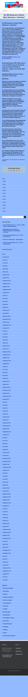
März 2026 (5, 272)
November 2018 (7, 532)
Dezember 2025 (7, 280)
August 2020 (6, 470)
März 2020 (5, 485)
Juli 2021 (5, 437)
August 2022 (6, 399)
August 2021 (6, 434)
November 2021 (7, 425)
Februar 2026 (6, 274)
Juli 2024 (5, 331)
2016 (4, 211)
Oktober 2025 (6, 286)
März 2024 (5, 343)
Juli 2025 (5, 295)
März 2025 (5, 307)
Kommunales (16, 159)
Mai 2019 (5, 514)
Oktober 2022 (6, 393)
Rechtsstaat (5, 626)
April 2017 (5, 562)
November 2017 (7, 550)
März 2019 (5, 520)
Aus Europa (5, 606)
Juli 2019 (5, 508)
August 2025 (6, 292)
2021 (4, 196)
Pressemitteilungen (7, 623)
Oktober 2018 (6, 535)
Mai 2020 (5, 479)
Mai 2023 (5, 372)
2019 (4, 202)
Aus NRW (5, 609)
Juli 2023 (5, 366)
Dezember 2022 (7, 387)
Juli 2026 (5, 260)
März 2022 (5, 414)
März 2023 (5, 378)
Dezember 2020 (7, 458)
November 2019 (7, 497)
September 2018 (7, 538)
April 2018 (5, 544)
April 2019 (5, 517)
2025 (4, 184)
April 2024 (5, 340)
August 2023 (6, 363)
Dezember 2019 (7, 494)
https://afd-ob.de (7, 656)
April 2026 (5, 269)
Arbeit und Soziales (7, 600)
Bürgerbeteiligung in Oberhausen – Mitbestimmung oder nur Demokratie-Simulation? (11, 231)
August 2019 (6, 506)
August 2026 (6, 257)
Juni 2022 (5, 405)
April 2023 (5, 375)
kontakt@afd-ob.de (7, 655)
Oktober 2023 (6, 357)
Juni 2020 (5, 476)
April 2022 (5, 411)
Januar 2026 (6, 277)
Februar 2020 (6, 488)
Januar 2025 (6, 313)
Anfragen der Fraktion (8, 597)
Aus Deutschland (7, 603)
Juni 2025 (5, 298)
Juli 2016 (5, 577)
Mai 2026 (5, 266)
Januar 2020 (6, 491)
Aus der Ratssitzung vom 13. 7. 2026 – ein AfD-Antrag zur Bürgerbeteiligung (14, 225)
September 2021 (7, 431)
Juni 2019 (5, 511)
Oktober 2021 (6, 428)
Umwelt (5, 632)
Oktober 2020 (6, 464)
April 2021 (5, 446)
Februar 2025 (6, 310)
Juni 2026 (5, 263)
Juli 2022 (5, 402)
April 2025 (5, 304)
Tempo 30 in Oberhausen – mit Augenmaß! (13, 239)
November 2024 (7, 319)
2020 (4, 199)
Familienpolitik (6, 615)
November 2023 (7, 354)
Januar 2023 (6, 384)
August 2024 (6, 328)
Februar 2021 (6, 452)
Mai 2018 (5, 541)
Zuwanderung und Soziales (9, 635)
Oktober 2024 (6, 322)
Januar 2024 (6, 349)
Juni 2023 (5, 369)
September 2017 (7, 553)
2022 (4, 193)
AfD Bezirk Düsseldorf (8, 588)
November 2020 (7, 461)
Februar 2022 (6, 417)
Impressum (18, 648)
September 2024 (7, 325)
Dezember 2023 (7, 351)
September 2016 (7, 571)
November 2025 (7, 283)
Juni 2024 (5, 334)
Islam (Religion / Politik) (8, 618)
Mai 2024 (5, 337)
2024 (4, 187)
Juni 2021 (5, 440)
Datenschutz (19, 651)
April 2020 (5, 482)
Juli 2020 (5, 473)
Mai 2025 (5, 301)
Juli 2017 (5, 556)
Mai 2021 (5, 443)
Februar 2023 (6, 381)
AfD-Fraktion (11, 159)
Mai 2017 (5, 559)
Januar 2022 (6, 420)
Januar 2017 (6, 565)
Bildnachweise (19, 654)
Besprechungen (6, 612)
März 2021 (5, 449)
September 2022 (7, 396)
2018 (4, 205)
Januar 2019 (6, 526)
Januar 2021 (6, 455)
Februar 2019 (6, 523)
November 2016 (7, 568)
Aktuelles (5, 594)
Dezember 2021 (7, 423)
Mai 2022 (5, 408)
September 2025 (7, 289)
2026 (4, 181)
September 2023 (7, 360)
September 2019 (7, 503)
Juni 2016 (5, 580)
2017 (4, 208)
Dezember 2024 (7, 316)
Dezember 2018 (7, 529)
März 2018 (5, 547)
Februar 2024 (6, 346)
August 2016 (6, 574)
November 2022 (7, 390)
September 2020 (7, 467)
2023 (4, 190)
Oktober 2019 (6, 500)
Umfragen (5, 629)
